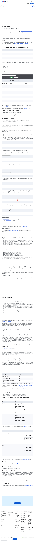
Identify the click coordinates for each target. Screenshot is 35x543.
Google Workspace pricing (10, 514)
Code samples (23, 522)
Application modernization (17, 515)
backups (7, 334)
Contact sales (30, 511)
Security (16, 519)
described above (8, 220)
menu (1, 1)
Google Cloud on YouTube (30, 521)
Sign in (33, 1)
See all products (10, 515)
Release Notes (23, 534)
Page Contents (4, 6)
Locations (2, 519)
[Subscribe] (14, 539)
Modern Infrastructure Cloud (3, 515)
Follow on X (29, 524)
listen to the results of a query (13, 230)
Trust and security (3, 513)
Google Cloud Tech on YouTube (30, 523)
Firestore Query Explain (11, 133)
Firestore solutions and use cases (12, 492)
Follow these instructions (5, 480)
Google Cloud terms (14, 537)
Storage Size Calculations (20, 313)
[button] (17, 147)
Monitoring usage (20, 463)
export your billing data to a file (7, 367)
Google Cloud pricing (10, 512)
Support (22, 521)
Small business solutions (17, 525)
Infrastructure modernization (17, 511)
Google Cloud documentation (23, 513)
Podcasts (29, 516)
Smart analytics (17, 516)
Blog (1, 525)
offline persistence (27, 237)
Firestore (10, 490)
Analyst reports (3, 522)
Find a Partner (30, 512)
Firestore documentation (10, 489)
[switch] (11, 77)
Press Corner (30, 519)
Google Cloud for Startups (23, 531)
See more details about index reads (26, 31)
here (7, 106)
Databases (16, 513)
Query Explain (25, 226)
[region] (17, 55)
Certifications (23, 527)
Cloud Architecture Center (23, 524)
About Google (3, 537)
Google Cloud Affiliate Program (24, 511)
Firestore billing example (29, 485)
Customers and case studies (4, 521)
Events (29, 515)
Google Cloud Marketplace (23, 517)
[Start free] (32, 3)
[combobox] (9, 75)
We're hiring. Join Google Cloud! (30, 527)
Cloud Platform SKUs (7, 23)
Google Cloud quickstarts (23, 515)
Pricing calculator (8, 491)
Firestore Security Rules (18, 277)
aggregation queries (6, 219)
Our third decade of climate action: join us (28, 537)
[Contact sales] (17, 503)
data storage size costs (7, 321)
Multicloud (2, 516)
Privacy (6, 537)
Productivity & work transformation (17, 521)
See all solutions (17, 527)
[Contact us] (27, 3)
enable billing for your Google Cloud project (21, 43)
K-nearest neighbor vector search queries (11, 134)
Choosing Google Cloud (3, 511)
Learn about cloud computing (23, 519)
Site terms (9, 537)
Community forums (31, 529)
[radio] (16, 77)
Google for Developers (22, 529)
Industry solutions (17, 522)
